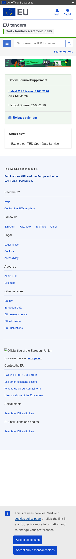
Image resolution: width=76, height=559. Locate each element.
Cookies (9, 251)
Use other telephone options (20, 381)
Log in (57, 14)
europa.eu (35, 358)
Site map (9, 282)
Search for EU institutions (19, 413)
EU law (8, 300)
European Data (13, 307)
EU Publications (13, 328)
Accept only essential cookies (35, 550)
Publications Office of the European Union (31, 176)
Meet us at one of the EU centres (23, 395)
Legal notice (11, 244)
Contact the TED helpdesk (19, 208)
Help (7, 201)
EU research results (15, 314)
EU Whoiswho (12, 321)
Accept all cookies (28, 539)
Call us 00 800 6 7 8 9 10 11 (20, 375)
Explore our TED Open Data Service (35, 143)
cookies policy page (28, 518)
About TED (10, 276)
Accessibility (11, 258)
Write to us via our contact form (22, 388)
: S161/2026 (28, 91)
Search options (63, 51)
